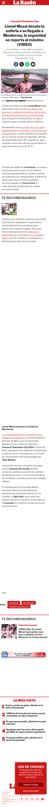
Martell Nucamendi (16, 101)
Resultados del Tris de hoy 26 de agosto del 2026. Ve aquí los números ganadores (25, 730)
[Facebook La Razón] (16, 64)
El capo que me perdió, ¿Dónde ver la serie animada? (26, 722)
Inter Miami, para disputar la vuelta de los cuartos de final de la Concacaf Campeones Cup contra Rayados (24, 112)
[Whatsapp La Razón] (27, 64)
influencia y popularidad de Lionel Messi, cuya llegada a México (23, 235)
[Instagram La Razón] (32, 799)
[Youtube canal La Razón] (42, 799)
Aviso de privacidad (31, 791)
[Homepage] (24, 2)
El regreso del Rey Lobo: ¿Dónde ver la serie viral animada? (24, 738)
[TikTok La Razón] (37, 799)
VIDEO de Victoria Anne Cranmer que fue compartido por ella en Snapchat (25, 714)
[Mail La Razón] (33, 64)
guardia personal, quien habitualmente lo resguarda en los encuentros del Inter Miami (24, 130)
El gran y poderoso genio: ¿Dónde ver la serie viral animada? (24, 706)
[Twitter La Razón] (21, 64)
